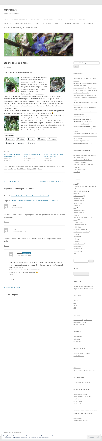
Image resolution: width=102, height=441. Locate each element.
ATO (75, 308)
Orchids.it (10, 9)
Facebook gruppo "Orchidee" (82, 353)
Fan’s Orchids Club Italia (23, 23)
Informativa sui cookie (42, 438)
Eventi (75, 205)
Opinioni (76, 227)
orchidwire (77, 339)
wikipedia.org (77, 341)
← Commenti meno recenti (13, 287)
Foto (37, 23)
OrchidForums (78, 399)
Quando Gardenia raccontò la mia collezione (53, 155)
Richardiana (77, 368)
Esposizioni (7, 23)
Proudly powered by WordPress (12, 432)
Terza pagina (77, 251)
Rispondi (6, 222)
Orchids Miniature (79, 356)
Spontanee (77, 246)
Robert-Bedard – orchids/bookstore (84, 370)
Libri (75, 215)
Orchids (76, 234)
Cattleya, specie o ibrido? (13, 181)
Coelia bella (77, 172)
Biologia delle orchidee (80, 191)
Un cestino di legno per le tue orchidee (51, 181)
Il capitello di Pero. (84, 141)
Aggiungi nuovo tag (52, 166)
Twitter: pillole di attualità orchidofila (85, 186)
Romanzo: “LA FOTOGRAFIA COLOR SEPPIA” (67, 23)
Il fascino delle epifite (80, 169)
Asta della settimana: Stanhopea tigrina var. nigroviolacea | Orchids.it (34, 201)
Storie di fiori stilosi (79, 325)
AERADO (76, 301)
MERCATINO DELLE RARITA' (82, 217)
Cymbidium (71, 19)
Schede (76, 241)
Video (75, 253)
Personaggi (77, 236)
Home (6, 19)
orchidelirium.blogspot (80, 322)
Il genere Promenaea (80, 162)
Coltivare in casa (78, 196)
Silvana (23, 169)
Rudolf (19, 169)
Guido (40, 169)
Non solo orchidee (31, 166)
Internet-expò (78, 213)
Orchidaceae (35, 19)
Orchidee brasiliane (79, 229)
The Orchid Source (79, 404)
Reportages (47, 23)
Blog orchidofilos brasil (80, 394)
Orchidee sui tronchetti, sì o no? (83, 160)
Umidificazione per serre (81, 420)
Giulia (14, 229)
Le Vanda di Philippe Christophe (83, 320)
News (75, 220)
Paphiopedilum (48, 19)
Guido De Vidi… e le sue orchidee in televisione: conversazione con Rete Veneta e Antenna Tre (85, 90)
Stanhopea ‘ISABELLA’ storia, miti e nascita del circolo (21, 28)
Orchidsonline (78, 401)
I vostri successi (78, 210)
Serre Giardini (77, 418)
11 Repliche (7, 68)
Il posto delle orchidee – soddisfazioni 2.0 (12, 155)
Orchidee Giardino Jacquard (82, 382)
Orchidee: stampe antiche (81, 232)
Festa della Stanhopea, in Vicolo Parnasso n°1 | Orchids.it (30, 196)
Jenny (5, 169)
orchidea (10, 169)
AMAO (75, 305)
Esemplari (82, 19)
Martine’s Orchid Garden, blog (82, 396)
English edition (78, 201)
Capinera (61, 166)
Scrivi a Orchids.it (79, 244)
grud (14, 205)
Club (75, 193)
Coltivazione (77, 198)
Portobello (78, 222)
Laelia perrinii (85, 117)
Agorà (75, 184)
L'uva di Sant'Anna (86, 121)
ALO (75, 303)
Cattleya (60, 19)
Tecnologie (77, 248)
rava (15, 169)
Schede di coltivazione (19, 19)
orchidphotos (78, 337)
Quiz (75, 239)
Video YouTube (88, 23)
